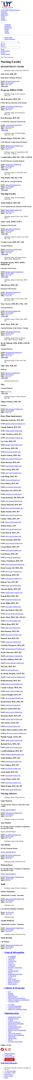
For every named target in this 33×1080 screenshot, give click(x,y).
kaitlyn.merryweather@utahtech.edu (15, 733)
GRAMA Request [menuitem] (13, 971)
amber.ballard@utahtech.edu (13, 210)
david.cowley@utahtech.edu (13, 571)
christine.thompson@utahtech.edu (15, 649)
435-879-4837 (10, 83)
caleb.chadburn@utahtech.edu (14, 438)
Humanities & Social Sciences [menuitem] (16, 998)
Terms (6, 1077)
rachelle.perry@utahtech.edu (13, 747)
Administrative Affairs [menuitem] (14, 1017)
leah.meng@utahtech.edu (12, 480)
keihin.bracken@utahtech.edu (13, 684)
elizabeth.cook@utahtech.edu (13, 445)
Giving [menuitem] (3, 18)
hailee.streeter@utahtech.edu (13, 515)
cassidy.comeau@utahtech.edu (14, 691)
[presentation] (5, 54)
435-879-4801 (10, 929)
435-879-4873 (10, 108)
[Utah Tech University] (7, 8)
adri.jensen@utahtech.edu (12, 726)
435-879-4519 (10, 857)
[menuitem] (18, 952)
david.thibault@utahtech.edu (13, 352)
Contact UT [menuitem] (11, 964)
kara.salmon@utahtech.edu (13, 768)
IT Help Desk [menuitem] (12, 976)
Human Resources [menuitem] (13, 1028)
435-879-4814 (10, 166)
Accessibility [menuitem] (11, 958)
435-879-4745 (10, 147)
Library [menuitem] (10, 977)
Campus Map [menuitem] (8, 1055)
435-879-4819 (10, 333)
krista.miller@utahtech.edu (13, 606)
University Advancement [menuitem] (15, 1041)
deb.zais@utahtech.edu (12, 670)
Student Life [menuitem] (4, 15)
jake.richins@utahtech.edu (13, 855)
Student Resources (14, 10)
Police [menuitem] (10, 1032)
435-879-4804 (10, 273)
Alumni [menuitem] (3, 16)
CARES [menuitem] (10, 1020)
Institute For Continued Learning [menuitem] (17, 1009)
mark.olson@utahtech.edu (12, 331)
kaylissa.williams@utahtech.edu (14, 663)
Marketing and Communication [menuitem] (17, 1030)
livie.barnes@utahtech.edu (13, 557)
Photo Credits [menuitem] (12, 979)
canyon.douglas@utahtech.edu (14, 698)
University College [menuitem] (13, 1001)
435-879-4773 (10, 354)
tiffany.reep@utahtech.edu (12, 628)
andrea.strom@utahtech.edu (13, 529)
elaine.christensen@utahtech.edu (14, 899)
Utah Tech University (9, 1063)
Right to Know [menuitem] (12, 984)
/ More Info (4, 86)
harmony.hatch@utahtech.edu (13, 719)
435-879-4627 (10, 836)
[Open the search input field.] (1, 48)
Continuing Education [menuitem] (14, 1007)
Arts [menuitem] (9, 991)
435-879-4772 (10, 294)
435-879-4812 (10, 947)
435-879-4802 (10, 230)
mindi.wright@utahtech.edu (13, 789)
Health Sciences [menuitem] (12, 996)
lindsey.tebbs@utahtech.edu (13, 522)
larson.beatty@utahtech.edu (13, 550)
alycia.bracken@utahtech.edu (13, 106)
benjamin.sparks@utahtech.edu (14, 272)
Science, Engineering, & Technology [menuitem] (18, 1000)
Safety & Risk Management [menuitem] (16, 1035)
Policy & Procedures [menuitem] (14, 980)
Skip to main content (7, 1)
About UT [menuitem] (11, 959)
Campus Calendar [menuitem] (9, 1057)
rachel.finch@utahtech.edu (13, 705)
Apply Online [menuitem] (9, 1059)
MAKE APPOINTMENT (8, 810)
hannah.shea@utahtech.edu (13, 642)
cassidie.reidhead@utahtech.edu (14, 754)
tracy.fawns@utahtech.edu (13, 311)
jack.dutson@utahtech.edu (13, 452)
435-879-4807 (10, 313)
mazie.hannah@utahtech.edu (13, 466)
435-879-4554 (10, 211)
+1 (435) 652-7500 (10, 1071)
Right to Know (8, 1074)
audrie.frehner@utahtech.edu (13, 459)
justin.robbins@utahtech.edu (13, 761)
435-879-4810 (10, 900)
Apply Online (5, 10)
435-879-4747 (10, 251)
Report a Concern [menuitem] (13, 982)
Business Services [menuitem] (13, 1018)
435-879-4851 (10, 374)
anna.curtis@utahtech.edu (12, 229)
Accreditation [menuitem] (12, 956)
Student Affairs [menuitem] (12, 1038)
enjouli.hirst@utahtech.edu (13, 599)
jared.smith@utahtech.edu (12, 775)
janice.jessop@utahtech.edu (13, 473)
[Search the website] (19, 42)
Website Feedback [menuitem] (9, 1053)
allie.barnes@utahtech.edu (12, 292)
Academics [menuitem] (4, 11)
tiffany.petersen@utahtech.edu (14, 409)
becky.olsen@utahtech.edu (13, 620)
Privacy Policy (8, 1076)
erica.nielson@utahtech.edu (13, 487)
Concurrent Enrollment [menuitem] (14, 1006)
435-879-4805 (10, 186)
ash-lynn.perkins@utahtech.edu (14, 613)
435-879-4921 (10, 912)
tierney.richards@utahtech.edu (14, 508)
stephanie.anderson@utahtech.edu (15, 423)
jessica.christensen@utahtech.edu (14, 564)
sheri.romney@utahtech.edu (13, 635)
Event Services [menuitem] (12, 1025)
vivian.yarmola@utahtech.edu (14, 543)
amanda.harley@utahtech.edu (13, 592)
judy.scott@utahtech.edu (12, 81)
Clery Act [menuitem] (11, 962)
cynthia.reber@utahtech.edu (13, 164)
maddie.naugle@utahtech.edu (13, 740)
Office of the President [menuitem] (14, 1033)
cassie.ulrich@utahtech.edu (13, 782)
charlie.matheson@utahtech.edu (14, 928)
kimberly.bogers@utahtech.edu (14, 146)
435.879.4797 (10, 879)
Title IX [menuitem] (10, 1040)
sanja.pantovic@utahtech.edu (13, 813)
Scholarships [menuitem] (11, 1036)
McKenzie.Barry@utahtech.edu (14, 877)
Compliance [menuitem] (11, 966)
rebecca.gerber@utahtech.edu (13, 712)
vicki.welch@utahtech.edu (13, 185)
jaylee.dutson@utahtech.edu (13, 578)
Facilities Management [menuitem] (14, 1027)
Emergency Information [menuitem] (15, 967)
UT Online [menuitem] (11, 1004)
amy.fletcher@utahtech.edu (13, 835)
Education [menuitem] (11, 995)
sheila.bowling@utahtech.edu (13, 945)
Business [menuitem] (10, 993)
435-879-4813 (10, 814)
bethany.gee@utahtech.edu (13, 585)
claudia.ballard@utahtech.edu (13, 431)
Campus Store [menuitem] (12, 961)
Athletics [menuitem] (3, 20)
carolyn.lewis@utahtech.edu (13, 249)
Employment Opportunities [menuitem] (16, 1023)
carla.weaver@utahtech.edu (13, 536)
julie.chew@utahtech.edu (12, 373)
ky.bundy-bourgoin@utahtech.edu (15, 677)
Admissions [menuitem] (4, 13)
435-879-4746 (10, 127)
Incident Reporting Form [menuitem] (15, 974)
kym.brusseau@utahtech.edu (13, 125)
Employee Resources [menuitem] (14, 1022)
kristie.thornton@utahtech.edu (14, 656)
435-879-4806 (10, 410)
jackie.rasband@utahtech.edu (13, 501)
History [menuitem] (10, 972)
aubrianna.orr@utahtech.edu (13, 494)
